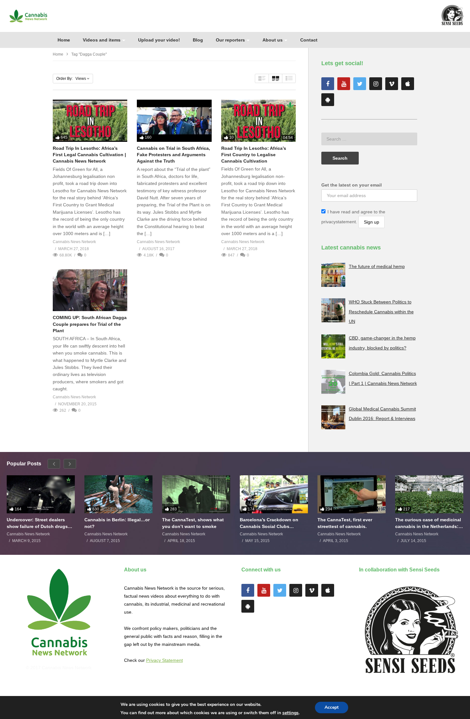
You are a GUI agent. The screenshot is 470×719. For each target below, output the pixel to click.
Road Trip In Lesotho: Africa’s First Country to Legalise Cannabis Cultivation (253, 155)
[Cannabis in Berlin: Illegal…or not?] (118, 494)
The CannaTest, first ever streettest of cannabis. (344, 523)
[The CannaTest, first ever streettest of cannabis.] (351, 494)
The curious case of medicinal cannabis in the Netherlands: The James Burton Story (428, 523)
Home (64, 39)
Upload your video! (159, 39)
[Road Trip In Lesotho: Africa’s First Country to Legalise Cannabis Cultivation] (258, 121)
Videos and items (102, 39)
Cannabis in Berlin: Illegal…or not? (117, 523)
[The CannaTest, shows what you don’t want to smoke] (196, 494)
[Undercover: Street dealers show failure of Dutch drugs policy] (41, 494)
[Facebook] (327, 83)
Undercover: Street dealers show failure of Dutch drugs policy (37, 523)
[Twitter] (359, 83)
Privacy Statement (164, 660)
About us (272, 39)
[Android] (327, 99)
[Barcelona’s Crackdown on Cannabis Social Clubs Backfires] (274, 494)
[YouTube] (343, 83)
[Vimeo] (391, 83)
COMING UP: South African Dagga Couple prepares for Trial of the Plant (90, 324)
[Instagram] (375, 83)
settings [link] (290, 713)
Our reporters (230, 39)
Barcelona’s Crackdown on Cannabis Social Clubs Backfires (269, 523)
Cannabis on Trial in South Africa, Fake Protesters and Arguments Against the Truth (173, 155)
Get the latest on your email (351, 184)
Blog (198, 39)
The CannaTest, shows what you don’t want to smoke (193, 523)
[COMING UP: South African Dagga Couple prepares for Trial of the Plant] (90, 290)
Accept (332, 707)
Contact (308, 39)
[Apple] (407, 83)
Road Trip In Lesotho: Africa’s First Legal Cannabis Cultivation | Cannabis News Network (89, 155)
